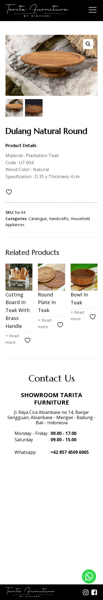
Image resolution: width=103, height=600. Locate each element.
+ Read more (12, 339)
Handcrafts (58, 218)
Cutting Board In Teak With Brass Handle (17, 310)
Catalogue (38, 218)
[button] (88, 44)
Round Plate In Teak (47, 302)
